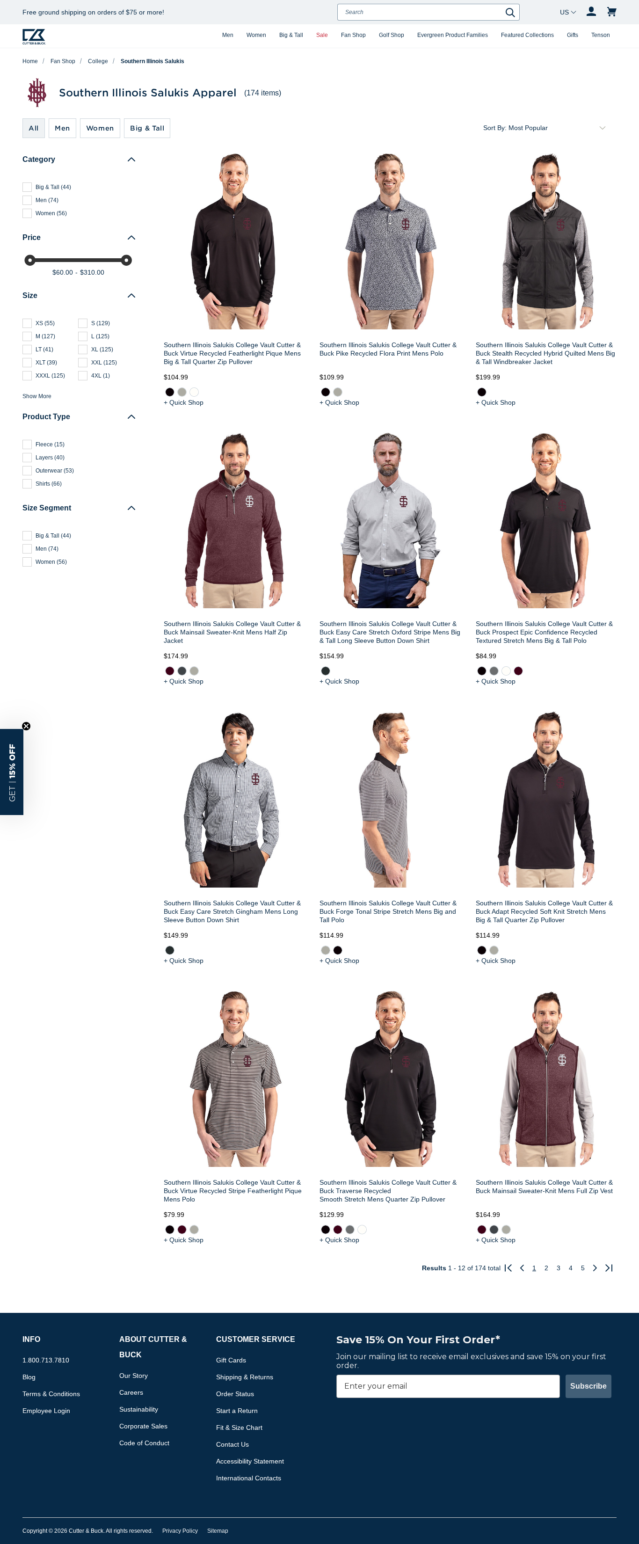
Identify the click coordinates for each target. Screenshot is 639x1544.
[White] (194, 392)
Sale (322, 35)
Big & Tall (291, 35)
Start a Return (237, 1410)
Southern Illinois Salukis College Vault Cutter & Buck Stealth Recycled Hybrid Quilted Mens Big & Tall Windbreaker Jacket (545, 353)
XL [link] (102, 349)
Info (31, 1339)
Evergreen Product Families (452, 35)
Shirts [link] (49, 484)
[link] (170, 392)
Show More (36, 396)
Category (38, 159)
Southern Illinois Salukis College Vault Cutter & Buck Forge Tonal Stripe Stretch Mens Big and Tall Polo (388, 911)
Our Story (133, 1375)
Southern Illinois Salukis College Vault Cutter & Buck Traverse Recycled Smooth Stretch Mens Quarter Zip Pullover (388, 1191)
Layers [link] (50, 457)
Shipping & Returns (244, 1377)
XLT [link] (46, 362)
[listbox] (558, 127)
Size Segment (46, 508)
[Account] (591, 12)
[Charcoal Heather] (182, 670)
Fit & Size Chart (239, 1427)
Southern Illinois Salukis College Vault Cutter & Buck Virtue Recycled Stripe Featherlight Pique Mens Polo (233, 1191)
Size (29, 295)
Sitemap (217, 1531)
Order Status (235, 1394)
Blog (29, 1377)
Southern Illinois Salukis (152, 61)
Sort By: (495, 127)
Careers (131, 1392)
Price (31, 237)
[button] (11, 772)
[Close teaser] (26, 726)
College (98, 61)
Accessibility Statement (250, 1461)
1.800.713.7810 (45, 1360)
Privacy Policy (180, 1531)
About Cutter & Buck (153, 1347)
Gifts (572, 35)
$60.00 (62, 272)
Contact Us (232, 1444)
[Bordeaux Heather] (169, 670)
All (34, 128)
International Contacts (248, 1478)
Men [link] (47, 200)
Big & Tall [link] (53, 187)
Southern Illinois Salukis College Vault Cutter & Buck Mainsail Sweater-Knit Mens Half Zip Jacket (232, 632)
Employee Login (46, 1410)
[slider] (30, 260)
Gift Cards (231, 1360)
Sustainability (138, 1409)
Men (227, 35)
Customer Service (255, 1339)
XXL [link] (104, 362)
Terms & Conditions (51, 1394)
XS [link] (45, 323)
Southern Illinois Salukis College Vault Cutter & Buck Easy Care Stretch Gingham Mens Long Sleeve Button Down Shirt (232, 911)
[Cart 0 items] (612, 12)
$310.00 (92, 272)
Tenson (600, 35)
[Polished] (182, 392)
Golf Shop (391, 35)
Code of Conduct (144, 1443)
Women (256, 35)
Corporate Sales (143, 1426)
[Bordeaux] (518, 670)
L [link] (100, 336)
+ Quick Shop (183, 402)
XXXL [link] (50, 375)
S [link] (100, 323)
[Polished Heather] (194, 670)
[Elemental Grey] (494, 670)
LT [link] (44, 349)
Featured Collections (527, 35)
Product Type (46, 417)
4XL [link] (100, 375)
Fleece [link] (50, 444)
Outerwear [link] (55, 470)
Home (30, 61)
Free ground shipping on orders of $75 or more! (93, 12)
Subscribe (588, 1386)
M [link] (45, 336)
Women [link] (51, 213)
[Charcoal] (325, 670)
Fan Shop (353, 35)
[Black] (169, 392)
